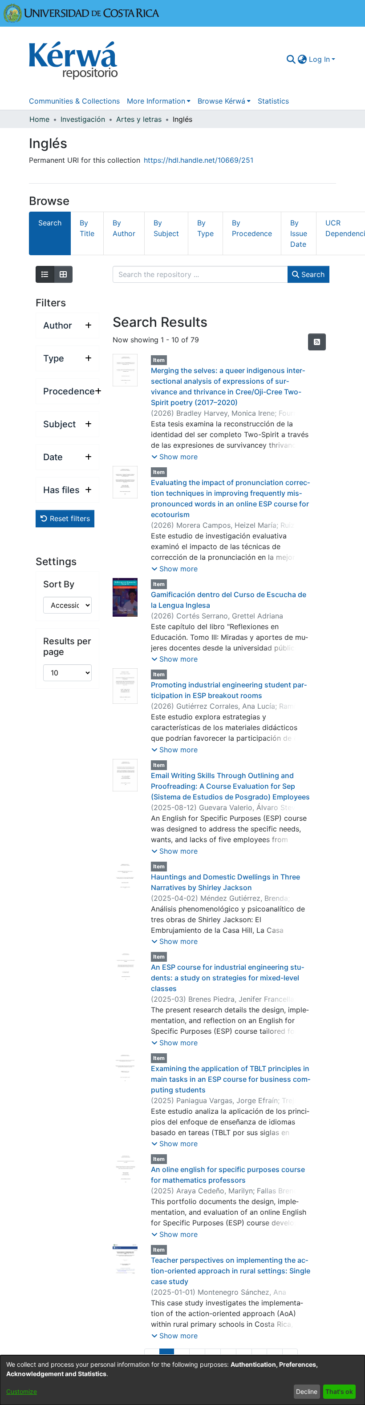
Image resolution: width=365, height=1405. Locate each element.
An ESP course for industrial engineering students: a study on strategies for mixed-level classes (227, 978)
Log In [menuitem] (319, 59)
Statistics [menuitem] (273, 100)
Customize (21, 1391)
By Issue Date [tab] (298, 233)
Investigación (83, 119)
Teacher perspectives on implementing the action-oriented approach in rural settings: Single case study (230, 1271)
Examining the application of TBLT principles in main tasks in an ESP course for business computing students (230, 1079)
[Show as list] (45, 274)
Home (39, 119)
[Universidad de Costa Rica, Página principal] (81, 12)
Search (311, 274)
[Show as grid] (63, 274)
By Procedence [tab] (252, 228)
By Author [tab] (124, 228)
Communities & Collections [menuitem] (74, 100)
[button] (174, 456)
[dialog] (182, 1380)
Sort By (58, 584)
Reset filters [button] (69, 518)
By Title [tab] (87, 228)
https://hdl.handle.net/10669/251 (198, 160)
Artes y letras (139, 119)
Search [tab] (49, 222)
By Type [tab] (205, 228)
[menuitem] (302, 59)
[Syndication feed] (317, 341)
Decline (306, 1391)
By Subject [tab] (166, 228)
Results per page (67, 646)
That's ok (339, 1391)
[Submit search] (291, 59)
